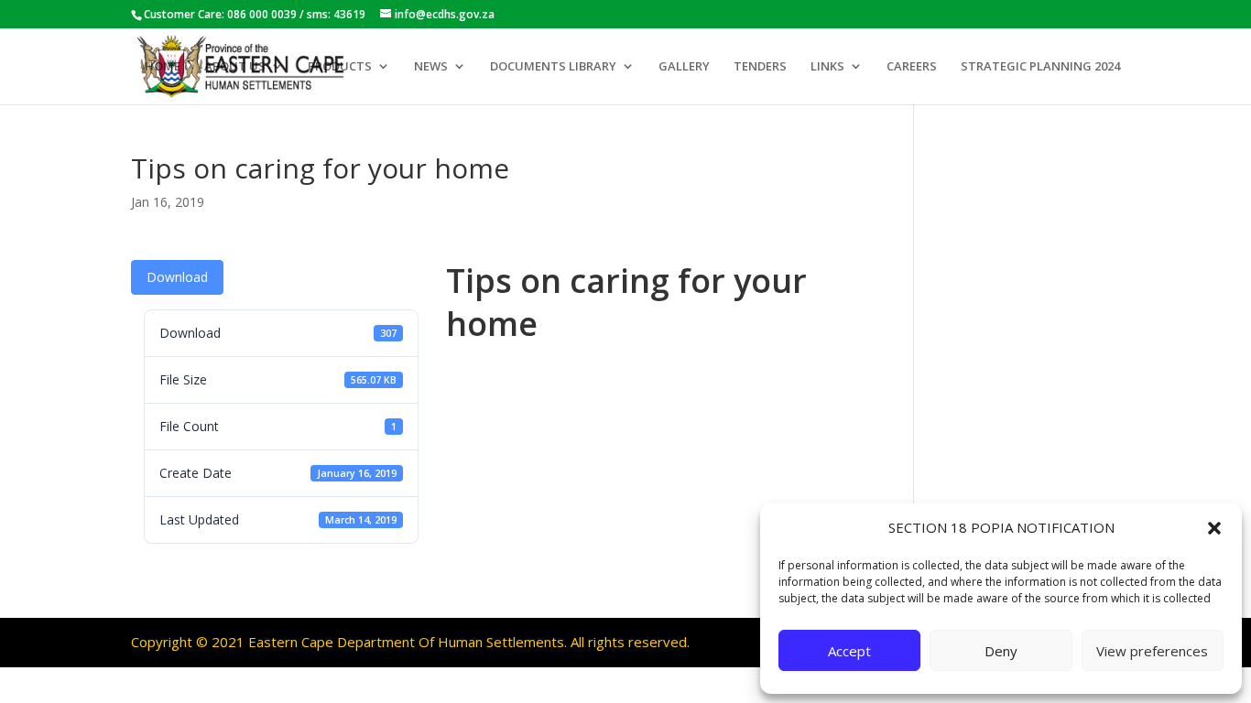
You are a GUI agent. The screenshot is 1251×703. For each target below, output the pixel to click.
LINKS (827, 66)
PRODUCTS (340, 66)
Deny (1000, 651)
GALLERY (684, 66)
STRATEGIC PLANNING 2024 (1040, 66)
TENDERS (760, 66)
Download (177, 277)
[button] (1214, 528)
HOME (162, 66)
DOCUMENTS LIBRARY (553, 66)
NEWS (431, 66)
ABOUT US (235, 66)
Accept (849, 651)
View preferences (1152, 651)
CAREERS (912, 66)
